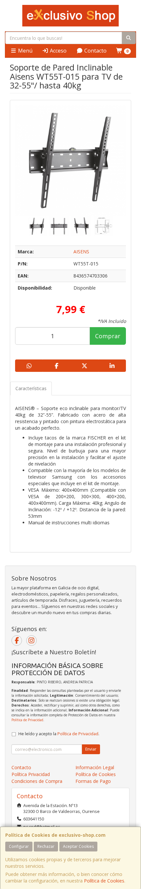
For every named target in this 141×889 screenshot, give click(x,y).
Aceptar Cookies (78, 846)
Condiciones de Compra (36, 781)
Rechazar (45, 846)
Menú (24, 50)
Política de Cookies (104, 881)
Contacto (95, 50)
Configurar (19, 846)
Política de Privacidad (27, 720)
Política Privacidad (30, 774)
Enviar (90, 749)
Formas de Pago (93, 781)
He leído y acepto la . (58, 734)
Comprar (107, 336)
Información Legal (94, 767)
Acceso (58, 50)
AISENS (81, 251)
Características (31, 388)
